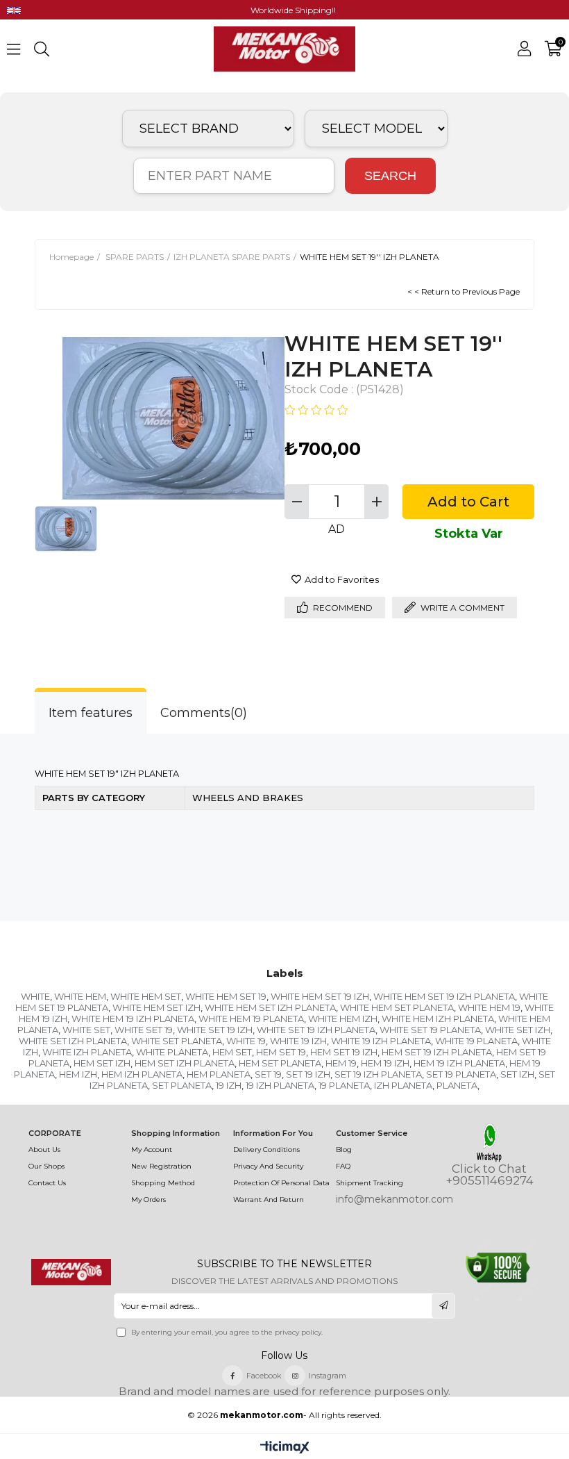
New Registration (161, 1166)
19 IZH (228, 1085)
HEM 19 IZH (385, 1063)
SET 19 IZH (308, 1074)
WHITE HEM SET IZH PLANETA (270, 1007)
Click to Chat (489, 1169)
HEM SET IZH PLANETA (185, 1063)
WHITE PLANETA (172, 1051)
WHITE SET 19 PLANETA (430, 1029)
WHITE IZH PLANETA (87, 1051)
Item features (91, 712)
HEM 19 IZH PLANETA (459, 1063)
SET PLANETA (182, 1085)
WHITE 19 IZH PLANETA (381, 1040)
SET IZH (517, 1074)
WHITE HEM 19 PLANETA (251, 1018)
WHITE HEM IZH (342, 1018)
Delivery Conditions (266, 1149)
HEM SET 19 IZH (343, 1051)
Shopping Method (163, 1182)
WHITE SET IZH (517, 1029)
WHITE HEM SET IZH (156, 1007)
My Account (151, 1149)
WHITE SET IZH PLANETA (73, 1040)
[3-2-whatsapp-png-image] (490, 1142)
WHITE (35, 996)
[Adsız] (71, 1272)
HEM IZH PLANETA (141, 1074)
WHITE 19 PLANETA (476, 1040)
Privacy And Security (268, 1166)
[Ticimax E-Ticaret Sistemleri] (284, 1448)
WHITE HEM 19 (489, 1007)
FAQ (343, 1166)
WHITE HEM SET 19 (225, 996)
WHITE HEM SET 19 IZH (320, 996)
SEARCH (390, 176)
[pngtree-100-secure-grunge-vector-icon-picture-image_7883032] (498, 1268)
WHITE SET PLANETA (176, 1040)
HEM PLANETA (218, 1074)
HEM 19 (341, 1063)
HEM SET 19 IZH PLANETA (437, 1051)
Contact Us (47, 1182)
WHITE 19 (246, 1040)
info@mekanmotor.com (394, 1199)
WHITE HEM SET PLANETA (397, 1007)
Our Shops (46, 1166)
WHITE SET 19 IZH (215, 1029)
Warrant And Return (268, 1199)
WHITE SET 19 (143, 1029)
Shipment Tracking (369, 1182)
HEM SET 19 (281, 1051)
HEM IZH (78, 1074)
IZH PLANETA (403, 1085)
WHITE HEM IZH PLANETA (438, 1018)
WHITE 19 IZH (298, 1040)
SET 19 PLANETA (461, 1074)
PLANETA (456, 1085)
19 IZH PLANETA (280, 1085)
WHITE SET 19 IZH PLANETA (316, 1029)
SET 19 (268, 1074)
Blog (344, 1149)
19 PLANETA (344, 1085)
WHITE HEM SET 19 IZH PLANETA (444, 996)
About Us (44, 1149)
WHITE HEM (80, 996)
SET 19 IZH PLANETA (378, 1074)
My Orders (148, 1199)
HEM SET (232, 1051)
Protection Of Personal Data (281, 1182)
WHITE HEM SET (145, 996)
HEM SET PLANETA (280, 1063)
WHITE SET (86, 1029)
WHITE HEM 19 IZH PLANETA (132, 1018)
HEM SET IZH (102, 1063)
